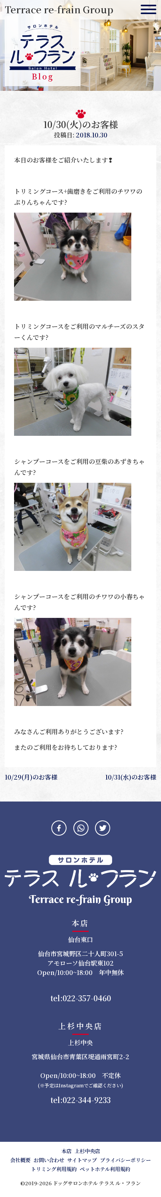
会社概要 (20, 1160)
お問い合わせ (49, 1160)
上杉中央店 (87, 1151)
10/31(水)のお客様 (130, 777)
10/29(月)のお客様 (31, 777)
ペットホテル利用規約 (105, 1169)
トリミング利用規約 (54, 1169)
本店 (66, 1151)
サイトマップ (82, 1160)
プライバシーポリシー (125, 1160)
